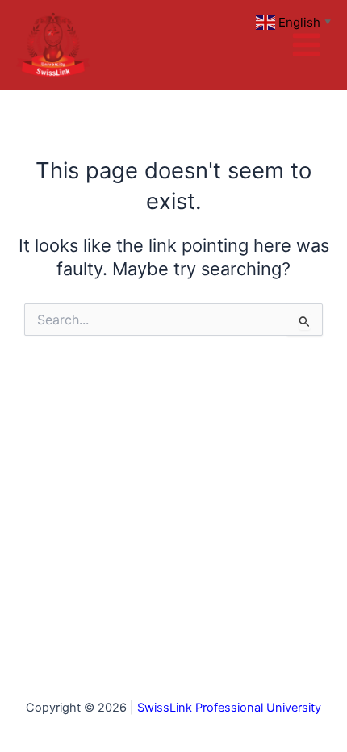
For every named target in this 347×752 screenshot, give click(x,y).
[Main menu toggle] (306, 44)
